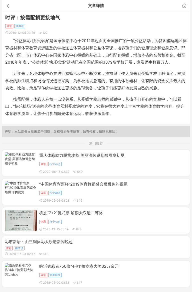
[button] (31, 6)
